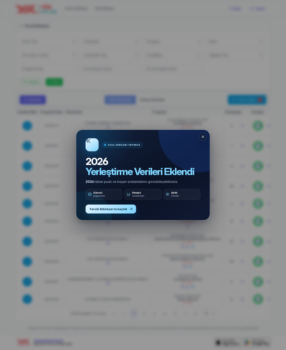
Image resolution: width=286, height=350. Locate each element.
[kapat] (203, 137)
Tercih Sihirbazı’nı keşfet (108, 209)
